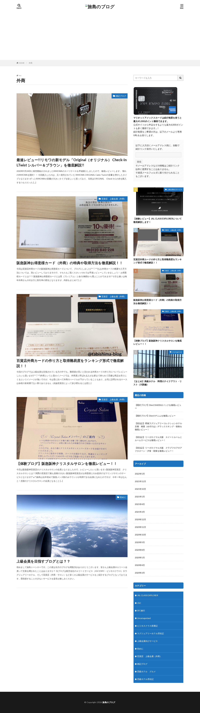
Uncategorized (177, 352)
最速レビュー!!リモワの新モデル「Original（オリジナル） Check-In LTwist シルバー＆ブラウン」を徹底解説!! (72, 162)
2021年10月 (140, 489)
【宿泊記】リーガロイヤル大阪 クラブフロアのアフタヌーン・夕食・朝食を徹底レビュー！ (158, 449)
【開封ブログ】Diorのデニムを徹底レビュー (155, 415)
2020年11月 (140, 527)
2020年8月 (140, 550)
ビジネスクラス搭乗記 (147, 626)
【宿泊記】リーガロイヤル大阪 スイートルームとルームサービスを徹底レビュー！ (158, 438)
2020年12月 (140, 519)
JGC (139, 603)
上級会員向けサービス (174, 189)
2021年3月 (140, 512)
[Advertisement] (100, 37)
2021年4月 (140, 504)
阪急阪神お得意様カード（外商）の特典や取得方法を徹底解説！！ (70, 263)
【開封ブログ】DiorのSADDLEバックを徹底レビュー (158, 406)
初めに (123, 497)
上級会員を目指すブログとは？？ (43, 561)
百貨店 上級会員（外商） (113, 198)
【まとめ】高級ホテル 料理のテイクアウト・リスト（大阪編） (157, 383)
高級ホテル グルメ (146, 671)
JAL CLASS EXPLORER (147, 595)
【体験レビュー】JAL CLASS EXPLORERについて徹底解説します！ (157, 220)
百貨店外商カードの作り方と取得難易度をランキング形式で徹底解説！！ (70, 363)
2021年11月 (140, 481)
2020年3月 (140, 572)
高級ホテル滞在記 (145, 679)
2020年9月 (140, 542)
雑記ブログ (121, 96)
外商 (30, 63)
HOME (21, 63)
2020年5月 (140, 557)
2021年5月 (140, 496)
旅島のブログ (108, 702)
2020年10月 (140, 534)
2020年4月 (140, 565)
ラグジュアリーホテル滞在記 (150, 633)
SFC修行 (141, 610)
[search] (180, 78)
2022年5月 (140, 473)
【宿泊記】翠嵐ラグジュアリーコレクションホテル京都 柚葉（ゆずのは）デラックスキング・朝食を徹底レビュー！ (158, 426)
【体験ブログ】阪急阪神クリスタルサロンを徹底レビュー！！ (67, 463)
